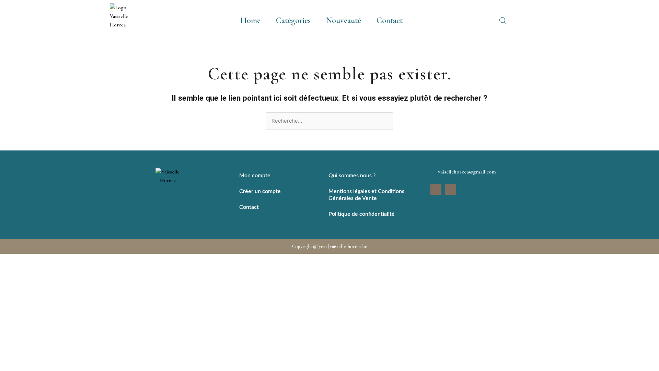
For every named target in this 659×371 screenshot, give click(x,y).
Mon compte (254, 175)
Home (250, 20)
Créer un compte (260, 191)
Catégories (293, 20)
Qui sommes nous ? (351, 175)
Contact (390, 20)
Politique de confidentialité (361, 214)
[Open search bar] (502, 20)
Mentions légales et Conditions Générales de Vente (366, 195)
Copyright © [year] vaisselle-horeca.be (329, 246)
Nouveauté (343, 20)
